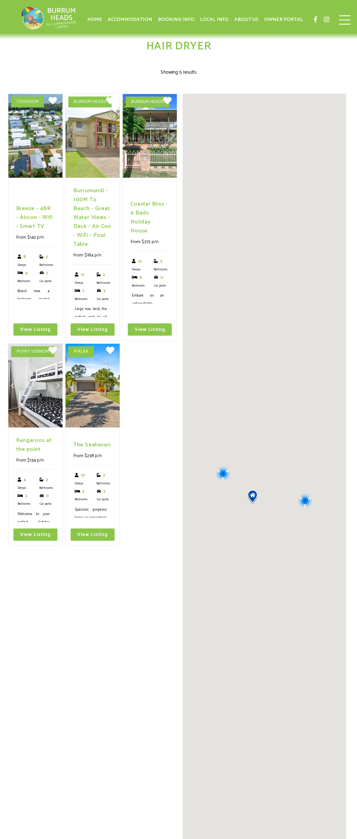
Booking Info (176, 19)
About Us (246, 19)
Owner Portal (283, 19)
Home (94, 19)
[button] (252, 497)
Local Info (214, 19)
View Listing (35, 329)
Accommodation (130, 19)
